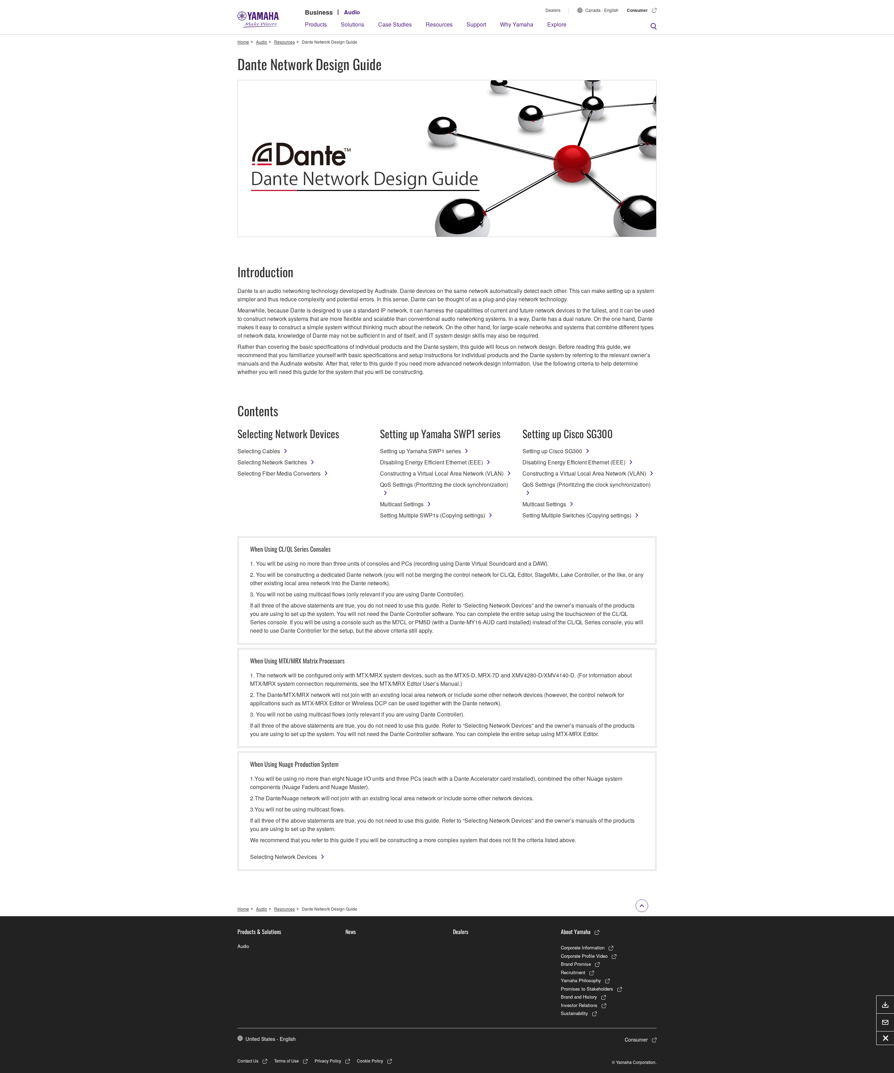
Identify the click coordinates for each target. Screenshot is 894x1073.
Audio (352, 12)
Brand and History (579, 996)
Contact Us (247, 1061)
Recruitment (573, 972)
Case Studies (395, 24)
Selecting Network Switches (272, 462)
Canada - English (601, 10)
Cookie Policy (370, 1061)
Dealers (552, 10)
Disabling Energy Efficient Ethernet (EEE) (431, 462)
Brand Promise (576, 964)
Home (243, 42)
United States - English (271, 1038)
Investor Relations (579, 1005)
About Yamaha (576, 931)
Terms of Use (286, 1061)
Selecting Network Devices (283, 857)
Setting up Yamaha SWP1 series (420, 451)
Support (476, 24)
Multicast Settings (402, 504)
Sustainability (574, 1013)
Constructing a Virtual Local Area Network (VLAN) (442, 473)
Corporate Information (582, 947)
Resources (439, 24)
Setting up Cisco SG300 (552, 451)
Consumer (637, 10)
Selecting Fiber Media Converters (279, 473)
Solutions (352, 24)
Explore (556, 24)
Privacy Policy (328, 1061)
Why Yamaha (516, 24)
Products (316, 24)
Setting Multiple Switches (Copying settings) (576, 515)
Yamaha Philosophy (581, 980)
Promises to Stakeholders (587, 988)
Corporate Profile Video (584, 956)
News (350, 931)
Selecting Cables (258, 451)
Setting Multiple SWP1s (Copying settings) (432, 515)
